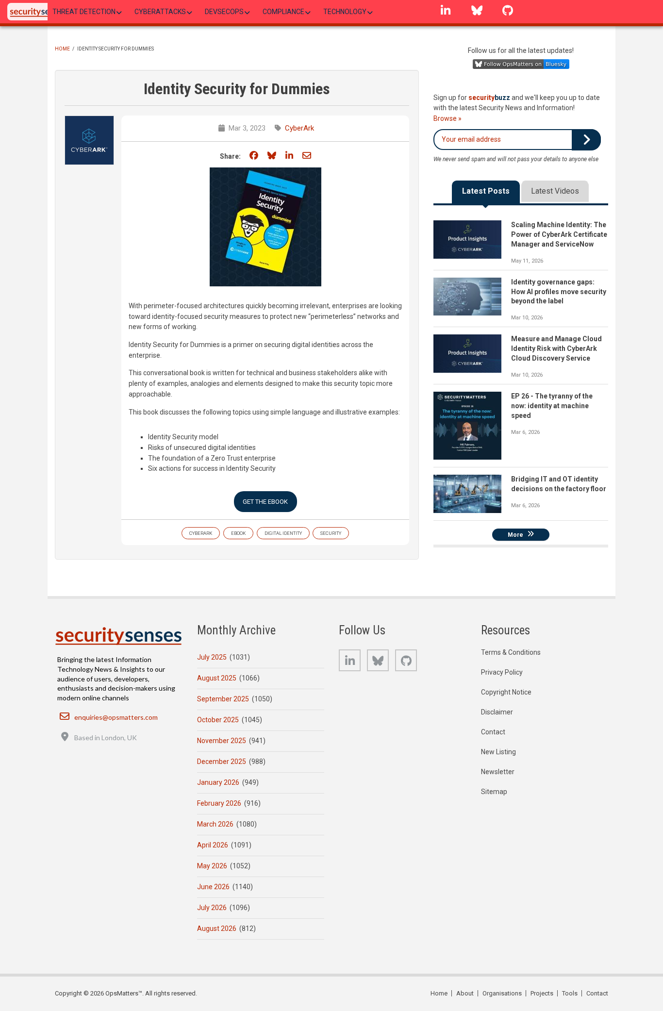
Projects (541, 993)
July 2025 (212, 657)
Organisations (502, 993)
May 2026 (212, 866)
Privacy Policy (502, 672)
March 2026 (215, 824)
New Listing (498, 752)
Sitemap (494, 792)
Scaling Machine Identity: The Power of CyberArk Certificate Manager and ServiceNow (559, 234)
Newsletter (497, 772)
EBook (238, 533)
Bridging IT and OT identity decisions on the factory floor (558, 484)
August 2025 (216, 678)
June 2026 (213, 887)
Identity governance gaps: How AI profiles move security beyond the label (558, 291)
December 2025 (221, 761)
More (515, 534)
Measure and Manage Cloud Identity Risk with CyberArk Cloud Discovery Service (556, 348)
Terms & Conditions (511, 652)
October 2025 (218, 720)
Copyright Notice (506, 692)
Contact (493, 732)
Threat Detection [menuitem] (84, 12)
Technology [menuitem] (344, 12)
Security (330, 533)
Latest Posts (486, 191)
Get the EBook (265, 501)
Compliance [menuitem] (283, 12)
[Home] (38, 11)
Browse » (447, 118)
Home (62, 48)
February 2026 (219, 803)
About (465, 993)
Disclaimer (497, 712)
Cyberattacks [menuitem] (160, 12)
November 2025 (221, 741)
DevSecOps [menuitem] (224, 12)
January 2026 (218, 782)
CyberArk (299, 128)
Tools (570, 993)
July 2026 (212, 908)
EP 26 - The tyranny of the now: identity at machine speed (552, 405)
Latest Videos (555, 191)
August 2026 (216, 928)
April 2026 (212, 845)
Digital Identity (283, 533)
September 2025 (223, 699)
